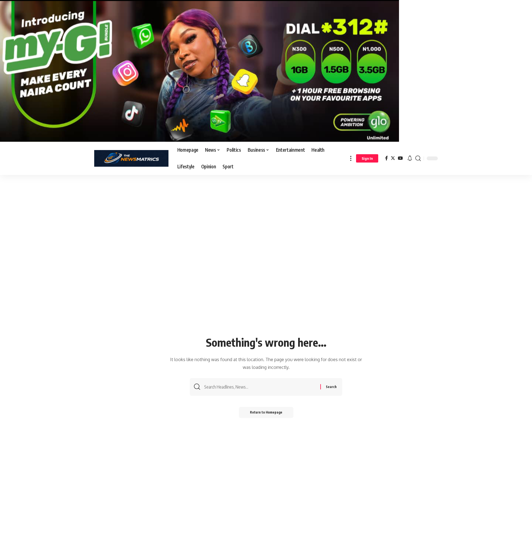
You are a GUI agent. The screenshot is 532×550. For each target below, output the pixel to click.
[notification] (410, 158)
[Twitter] (393, 158)
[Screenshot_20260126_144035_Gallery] (199, 70)
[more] (351, 158)
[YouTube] (400, 158)
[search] (418, 158)
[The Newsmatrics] (131, 158)
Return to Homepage (266, 412)
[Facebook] (386, 158)
